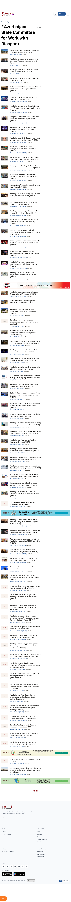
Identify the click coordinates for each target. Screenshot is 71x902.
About (38, 831)
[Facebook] (7, 866)
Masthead (39, 834)
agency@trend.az (6, 823)
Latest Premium (6, 834)
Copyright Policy (41, 854)
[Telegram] (18, 866)
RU (67, 880)
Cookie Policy (40, 856)
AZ (64, 880)
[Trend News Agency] (7, 807)
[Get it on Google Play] (19, 874)
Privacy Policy (40, 851)
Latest (4, 831)
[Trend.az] (7, 14)
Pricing (4, 849)
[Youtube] (15, 866)
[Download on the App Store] (7, 874)
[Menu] (68, 14)
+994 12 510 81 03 (6, 821)
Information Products (8, 851)
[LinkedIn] (22, 866)
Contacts (39, 837)
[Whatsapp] (3, 866)
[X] (11, 866)
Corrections (40, 842)
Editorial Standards (42, 839)
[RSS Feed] (26, 866)
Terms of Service (41, 849)
